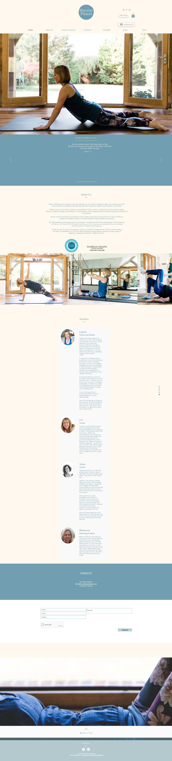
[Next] (161, 160)
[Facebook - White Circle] (83, 749)
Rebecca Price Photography (93, 755)
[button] (133, 15)
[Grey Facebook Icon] (127, 10)
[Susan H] (79, 181)
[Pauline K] (94, 181)
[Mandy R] (92, 181)
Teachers (84, 319)
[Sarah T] (83, 181)
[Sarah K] (90, 181)
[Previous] (11, 160)
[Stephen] (81, 181)
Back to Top (86, 733)
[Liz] (85, 181)
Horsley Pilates (86, 582)
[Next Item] (168, 279)
